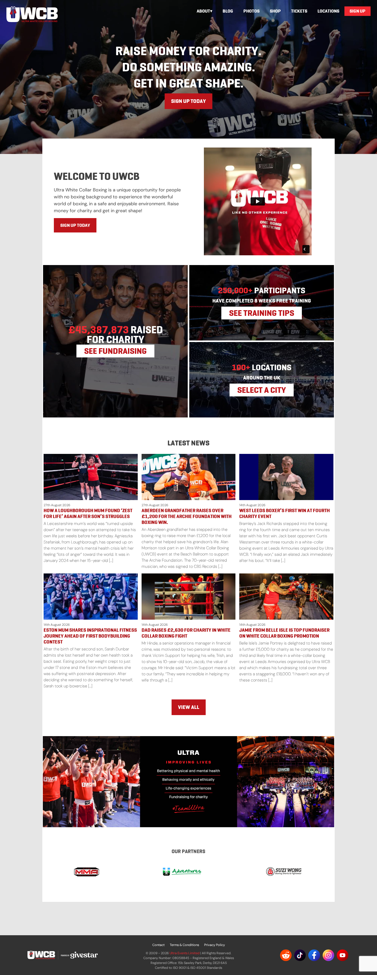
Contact (158, 945)
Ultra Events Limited (185, 953)
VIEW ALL (188, 707)
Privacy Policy (214, 945)
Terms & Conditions (184, 945)
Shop (275, 11)
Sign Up (357, 11)
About (203, 11)
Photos (251, 11)
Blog (228, 11)
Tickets (299, 11)
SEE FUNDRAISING (115, 351)
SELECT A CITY (261, 390)
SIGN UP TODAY (188, 101)
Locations (328, 11)
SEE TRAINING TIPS (261, 313)
